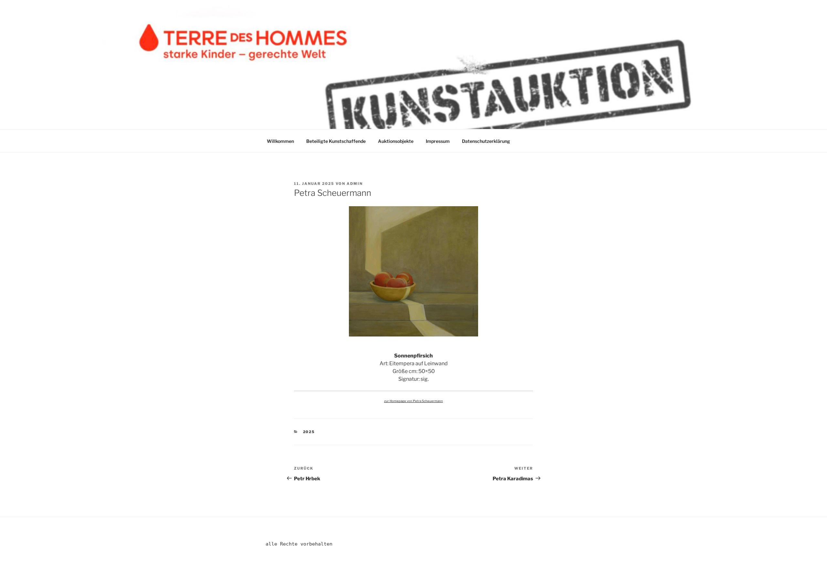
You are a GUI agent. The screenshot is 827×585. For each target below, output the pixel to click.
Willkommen (280, 141)
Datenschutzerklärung (486, 141)
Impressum (438, 141)
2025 (309, 432)
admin (355, 183)
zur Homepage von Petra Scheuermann (413, 401)
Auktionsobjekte (396, 141)
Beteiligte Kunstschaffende (336, 141)
